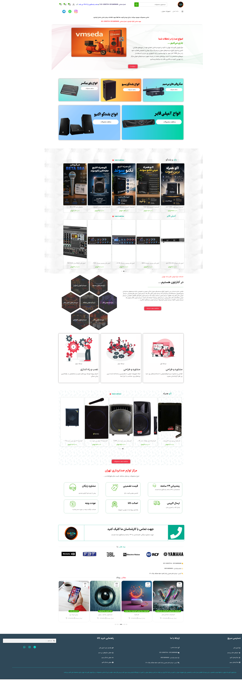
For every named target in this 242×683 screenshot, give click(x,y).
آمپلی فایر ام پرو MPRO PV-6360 (125, 263)
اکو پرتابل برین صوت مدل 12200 (122, 441)
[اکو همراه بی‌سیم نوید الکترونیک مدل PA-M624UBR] (170, 418)
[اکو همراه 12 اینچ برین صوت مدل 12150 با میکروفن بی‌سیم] (96, 418)
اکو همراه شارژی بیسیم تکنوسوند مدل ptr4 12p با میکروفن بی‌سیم (92, 207)
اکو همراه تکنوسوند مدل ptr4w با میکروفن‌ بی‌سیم (121, 207)
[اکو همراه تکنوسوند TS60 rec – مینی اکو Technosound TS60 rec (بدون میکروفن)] (148, 184)
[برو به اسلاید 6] (117, 624)
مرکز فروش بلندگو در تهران (137, 615)
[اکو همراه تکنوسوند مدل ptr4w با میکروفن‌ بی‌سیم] (124, 184)
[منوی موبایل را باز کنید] (182, 11)
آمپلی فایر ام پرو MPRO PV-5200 (174, 263)
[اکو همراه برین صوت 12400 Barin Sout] (172, 184)
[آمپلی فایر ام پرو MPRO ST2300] (75, 240)
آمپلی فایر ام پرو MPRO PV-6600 (101, 263)
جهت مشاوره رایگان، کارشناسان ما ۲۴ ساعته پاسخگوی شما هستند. (132, 535)
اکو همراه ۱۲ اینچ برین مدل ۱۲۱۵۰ (74, 441)
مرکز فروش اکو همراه (168, 611)
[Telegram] (34, 647)
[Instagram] (29, 647)
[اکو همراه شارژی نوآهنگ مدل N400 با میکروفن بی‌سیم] (145, 418)
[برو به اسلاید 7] (115, 624)
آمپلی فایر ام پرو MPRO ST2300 (76, 263)
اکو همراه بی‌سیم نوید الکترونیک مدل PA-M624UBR (166, 441)
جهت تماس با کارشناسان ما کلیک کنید (130, 529)
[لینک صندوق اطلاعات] (152, 555)
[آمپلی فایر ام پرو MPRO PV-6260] (148, 240)
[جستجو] (136, 4)
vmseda (164, 618)
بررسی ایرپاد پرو (105, 615)
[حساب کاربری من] (73, 4)
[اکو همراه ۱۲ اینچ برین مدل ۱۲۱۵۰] (72, 418)
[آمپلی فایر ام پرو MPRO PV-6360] (124, 240)
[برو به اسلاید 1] (125, 271)
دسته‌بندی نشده (105, 611)
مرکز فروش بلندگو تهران (136, 611)
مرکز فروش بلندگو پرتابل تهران (74, 615)
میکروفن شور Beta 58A (76, 207)
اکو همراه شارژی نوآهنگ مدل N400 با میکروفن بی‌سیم (141, 441)
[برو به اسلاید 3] (121, 271)
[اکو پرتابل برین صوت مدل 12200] (121, 418)
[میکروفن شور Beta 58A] (75, 184)
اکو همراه (177, 611)
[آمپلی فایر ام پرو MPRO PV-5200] (172, 240)
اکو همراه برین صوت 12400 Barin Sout (172, 207)
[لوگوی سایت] (180, 4)
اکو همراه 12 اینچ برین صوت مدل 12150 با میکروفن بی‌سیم (91, 441)
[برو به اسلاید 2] (123, 271)
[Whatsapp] (24, 647)
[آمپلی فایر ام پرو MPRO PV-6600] (99, 240)
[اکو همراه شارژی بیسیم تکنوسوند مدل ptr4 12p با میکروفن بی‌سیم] (99, 184)
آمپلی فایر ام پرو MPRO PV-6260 (149, 263)
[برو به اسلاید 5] (119, 624)
